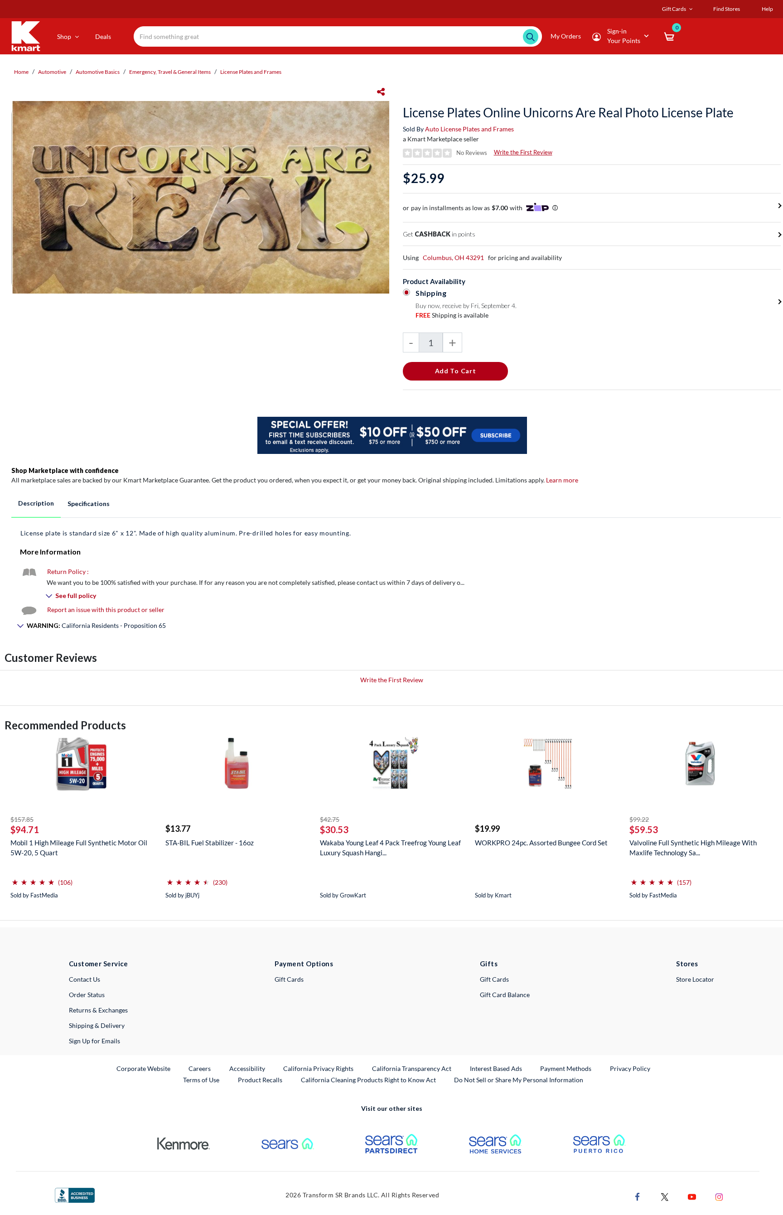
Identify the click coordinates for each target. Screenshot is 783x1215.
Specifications (89, 503)
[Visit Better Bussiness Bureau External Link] (75, 1194)
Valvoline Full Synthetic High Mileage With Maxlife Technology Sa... (693, 848)
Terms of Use (201, 1080)
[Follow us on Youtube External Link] (692, 1196)
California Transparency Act (411, 1068)
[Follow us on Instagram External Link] (719, 1196)
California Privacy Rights (318, 1068)
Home (21, 71)
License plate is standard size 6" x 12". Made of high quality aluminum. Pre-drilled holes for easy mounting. (185, 533)
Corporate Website (143, 1068)
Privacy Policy (630, 1068)
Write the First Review (523, 152)
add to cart (455, 371)
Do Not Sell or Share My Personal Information (518, 1080)
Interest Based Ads (496, 1068)
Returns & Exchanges (98, 1010)
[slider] (33, 879)
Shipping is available (452, 315)
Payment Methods (565, 1068)
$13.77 (177, 829)
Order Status (87, 994)
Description (36, 503)
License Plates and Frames (250, 71)
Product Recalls (260, 1079)
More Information (50, 551)
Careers (200, 1068)
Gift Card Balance (505, 994)
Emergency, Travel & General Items (170, 71)
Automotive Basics (98, 71)
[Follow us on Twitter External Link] (665, 1196)
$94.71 (24, 829)
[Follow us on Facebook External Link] (637, 1196)
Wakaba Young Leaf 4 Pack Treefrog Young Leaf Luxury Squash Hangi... (390, 848)
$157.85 (22, 819)
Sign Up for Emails (94, 1041)
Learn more (562, 480)
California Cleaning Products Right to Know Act (368, 1080)
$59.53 (643, 829)
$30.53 (334, 829)
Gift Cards (289, 979)
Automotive (52, 71)
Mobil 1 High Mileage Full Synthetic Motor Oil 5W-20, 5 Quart (78, 848)
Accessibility (247, 1068)
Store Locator (695, 979)
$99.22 (639, 819)
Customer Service (98, 963)
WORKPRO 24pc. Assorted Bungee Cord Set (541, 843)
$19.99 (487, 829)
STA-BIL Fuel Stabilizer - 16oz (209, 843)
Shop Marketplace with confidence (65, 470)
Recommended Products (65, 725)
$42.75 (329, 819)
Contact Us (84, 979)
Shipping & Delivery (97, 1025)
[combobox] (338, 36)
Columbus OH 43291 (453, 257)
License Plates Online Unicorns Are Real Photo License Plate (568, 112)
